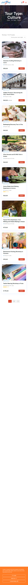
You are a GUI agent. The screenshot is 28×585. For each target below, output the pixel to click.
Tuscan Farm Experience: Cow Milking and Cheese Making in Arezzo (14, 220)
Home (8, 20)
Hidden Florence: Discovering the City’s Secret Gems (12, 93)
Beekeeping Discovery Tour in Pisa (13, 124)
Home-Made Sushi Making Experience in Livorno (10, 187)
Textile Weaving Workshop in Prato (13, 283)
